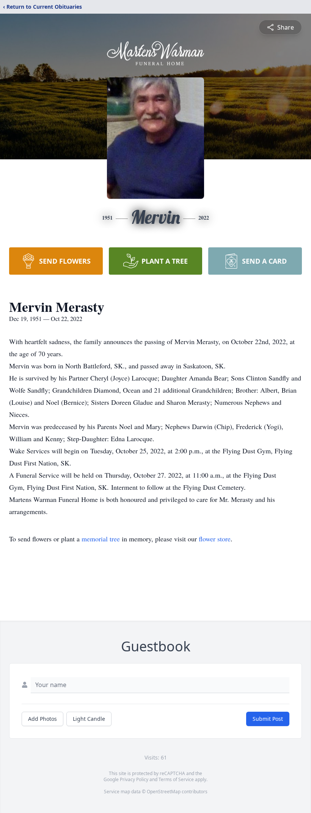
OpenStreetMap (164, 791)
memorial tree (101, 538)
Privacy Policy (134, 779)
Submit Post (268, 718)
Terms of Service (176, 779)
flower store (215, 538)
